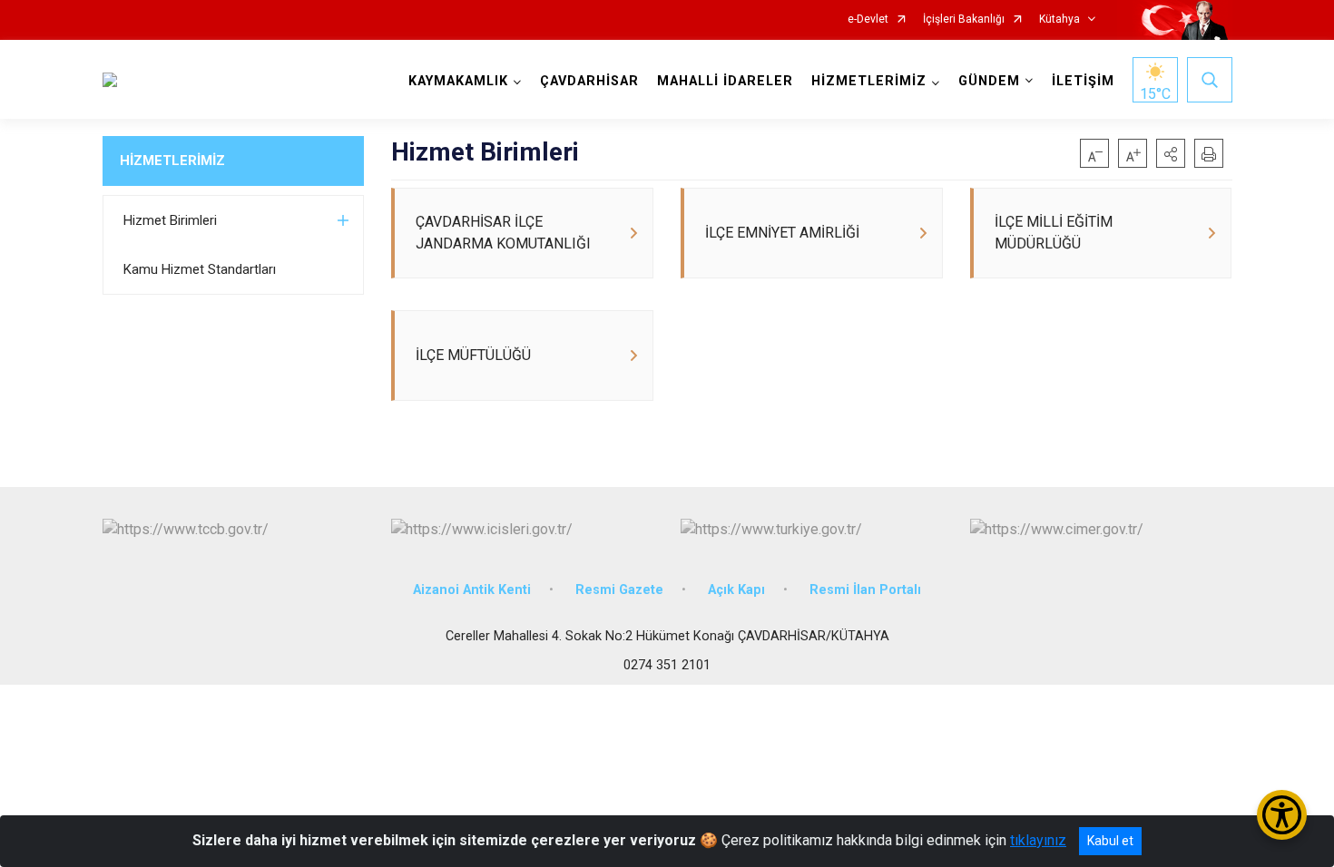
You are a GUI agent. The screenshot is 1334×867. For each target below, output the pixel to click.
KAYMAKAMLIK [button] (458, 81)
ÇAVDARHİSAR (589, 81)
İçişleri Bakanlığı (964, 19)
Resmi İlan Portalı (865, 590)
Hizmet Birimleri (170, 220)
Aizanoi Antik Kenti (472, 590)
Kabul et (1110, 840)
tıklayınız (1038, 840)
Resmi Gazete (619, 590)
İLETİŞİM (1083, 81)
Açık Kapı (736, 590)
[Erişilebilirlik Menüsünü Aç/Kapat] (1282, 815)
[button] (1170, 153)
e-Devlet (868, 19)
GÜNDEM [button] (989, 81)
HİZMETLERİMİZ (172, 160)
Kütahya (1059, 19)
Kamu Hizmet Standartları (199, 269)
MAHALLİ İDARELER (725, 81)
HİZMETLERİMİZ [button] (869, 81)
